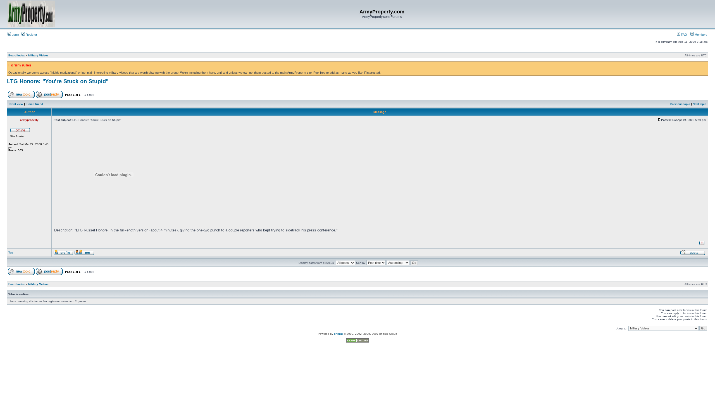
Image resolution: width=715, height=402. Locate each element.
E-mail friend (34, 104)
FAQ (683, 34)
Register (31, 34)
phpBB (338, 333)
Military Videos (38, 55)
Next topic (699, 104)
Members (700, 34)
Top (10, 252)
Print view (16, 104)
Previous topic (680, 104)
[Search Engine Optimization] (357, 341)
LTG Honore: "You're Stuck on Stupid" (57, 81)
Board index (16, 55)
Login (15, 34)
